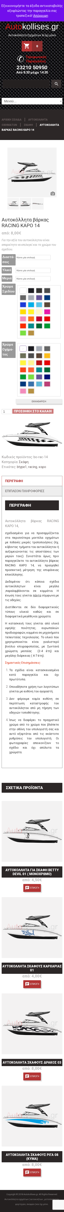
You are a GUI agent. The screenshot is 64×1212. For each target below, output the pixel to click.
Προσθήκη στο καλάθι (33, 411)
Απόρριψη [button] (40, 16)
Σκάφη (28, 124)
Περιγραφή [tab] (14, 481)
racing (32, 467)
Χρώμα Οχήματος (7, 349)
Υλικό (6, 270)
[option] (32, 172)
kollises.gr (32, 26)
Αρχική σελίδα (11, 119)
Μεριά (7, 278)
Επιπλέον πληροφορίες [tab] (24, 491)
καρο (42, 467)
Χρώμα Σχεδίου (8, 288)
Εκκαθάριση (39, 401)
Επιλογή (34, 887)
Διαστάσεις (8, 259)
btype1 (22, 467)
